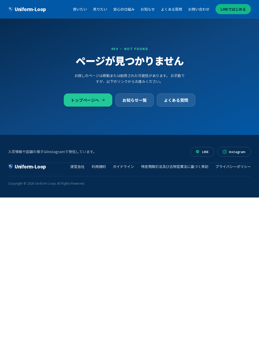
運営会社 (77, 166)
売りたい (100, 9)
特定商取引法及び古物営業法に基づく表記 (174, 166)
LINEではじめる (233, 9)
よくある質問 (171, 9)
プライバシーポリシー (233, 166)
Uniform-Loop (30, 9)
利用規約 (99, 166)
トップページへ (85, 100)
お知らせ (148, 9)
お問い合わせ (198, 9)
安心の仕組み (124, 9)
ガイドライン (123, 166)
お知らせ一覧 (134, 100)
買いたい (80, 9)
